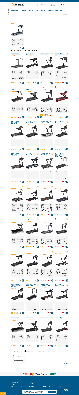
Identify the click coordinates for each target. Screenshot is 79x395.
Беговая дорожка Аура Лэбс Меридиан (46, 154)
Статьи (31, 383)
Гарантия (13, 381)
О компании (13, 384)
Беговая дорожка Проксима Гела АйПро (46, 285)
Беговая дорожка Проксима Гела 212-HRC (31, 154)
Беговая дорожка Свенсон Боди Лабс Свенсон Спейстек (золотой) (15, 88)
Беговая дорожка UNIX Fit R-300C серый (31, 285)
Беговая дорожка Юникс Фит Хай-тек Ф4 (16, 54)
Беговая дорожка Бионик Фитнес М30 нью (60, 54)
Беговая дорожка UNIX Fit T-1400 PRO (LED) (46, 122)
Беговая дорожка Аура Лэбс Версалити (31, 122)
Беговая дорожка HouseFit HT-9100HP (15, 21)
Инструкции (33, 382)
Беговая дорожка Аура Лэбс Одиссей (46, 87)
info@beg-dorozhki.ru (64, 386)
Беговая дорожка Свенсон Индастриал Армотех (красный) (60, 87)
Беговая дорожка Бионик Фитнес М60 (45, 318)
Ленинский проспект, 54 (45, 5)
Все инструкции (65, 363)
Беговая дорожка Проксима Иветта (30, 54)
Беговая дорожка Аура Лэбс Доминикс (46, 54)
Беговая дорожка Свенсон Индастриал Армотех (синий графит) (30, 88)
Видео (31, 380)
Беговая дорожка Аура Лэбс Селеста (31, 219)
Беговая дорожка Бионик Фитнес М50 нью (45, 252)
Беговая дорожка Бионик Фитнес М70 (45, 186)
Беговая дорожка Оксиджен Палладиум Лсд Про (45, 219)
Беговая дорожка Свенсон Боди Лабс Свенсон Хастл (15, 252)
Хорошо (51, 391)
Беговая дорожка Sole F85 (60, 252)
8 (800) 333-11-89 (64, 4)
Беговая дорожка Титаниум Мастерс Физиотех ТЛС (15, 122)
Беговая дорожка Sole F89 (60, 122)
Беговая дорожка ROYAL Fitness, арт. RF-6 (31, 252)
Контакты (13, 383)
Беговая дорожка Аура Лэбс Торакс (16, 186)
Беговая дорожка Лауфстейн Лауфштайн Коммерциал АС (16, 318)
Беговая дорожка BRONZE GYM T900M (30, 318)
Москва (43, 4)
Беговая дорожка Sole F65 (31, 186)
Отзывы (32, 381)
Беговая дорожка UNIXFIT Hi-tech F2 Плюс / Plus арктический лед (59, 155)
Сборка (12, 380)
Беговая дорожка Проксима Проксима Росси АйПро (15, 285)
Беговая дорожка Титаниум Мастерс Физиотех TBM (15, 154)
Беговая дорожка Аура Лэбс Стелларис (60, 219)
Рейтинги (32, 378)
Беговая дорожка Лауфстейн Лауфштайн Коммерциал (16, 219)
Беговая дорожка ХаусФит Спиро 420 (59, 186)
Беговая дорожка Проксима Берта (59, 318)
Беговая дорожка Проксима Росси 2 (59, 285)
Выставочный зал (14, 382)
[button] (64, 1)
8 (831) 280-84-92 (54, 4)
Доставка (13, 378)
